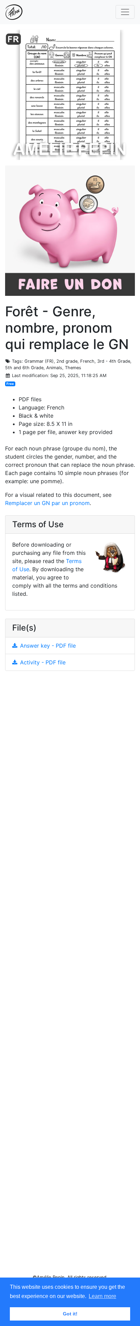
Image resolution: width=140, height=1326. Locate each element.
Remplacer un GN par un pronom (47, 503)
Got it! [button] (70, 1313)
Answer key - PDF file (48, 645)
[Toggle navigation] (125, 12)
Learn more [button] (102, 1296)
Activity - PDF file (43, 662)
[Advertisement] (70, 975)
